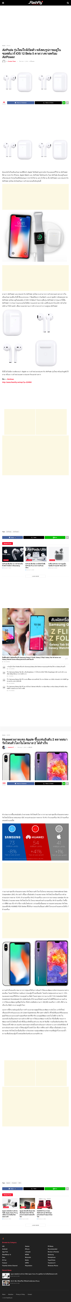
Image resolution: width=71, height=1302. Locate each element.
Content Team (12, 61)
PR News (50, 1246)
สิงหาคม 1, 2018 (23, 61)
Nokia (27, 1260)
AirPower (16, 531)
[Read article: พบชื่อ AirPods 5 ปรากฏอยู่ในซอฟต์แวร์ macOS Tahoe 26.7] (59, 554)
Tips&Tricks (51, 1260)
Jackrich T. (11, 747)
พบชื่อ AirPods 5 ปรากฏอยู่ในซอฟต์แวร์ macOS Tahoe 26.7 (57, 565)
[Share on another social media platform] (67, 102)
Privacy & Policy (20, 1294)
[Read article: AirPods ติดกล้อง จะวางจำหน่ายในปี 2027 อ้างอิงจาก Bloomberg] (12, 554)
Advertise (10, 1294)
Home (3, 45)
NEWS (8, 735)
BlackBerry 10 (6, 1254)
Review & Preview (53, 1252)
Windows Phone (53, 1265)
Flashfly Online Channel (9, 1265)
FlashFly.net (9, 1298)
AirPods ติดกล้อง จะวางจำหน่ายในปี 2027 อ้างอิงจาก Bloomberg (12, 565)
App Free (5, 1252)
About (3, 1294)
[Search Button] (68, 3)
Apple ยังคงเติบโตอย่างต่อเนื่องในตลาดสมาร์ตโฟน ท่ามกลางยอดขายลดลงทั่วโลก (27, 1214)
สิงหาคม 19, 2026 (30, 570)
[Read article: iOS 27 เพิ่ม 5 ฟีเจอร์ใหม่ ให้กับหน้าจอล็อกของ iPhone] (6, 1282)
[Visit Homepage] (35, 3)
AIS (3, 1246)
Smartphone (42, 1207)
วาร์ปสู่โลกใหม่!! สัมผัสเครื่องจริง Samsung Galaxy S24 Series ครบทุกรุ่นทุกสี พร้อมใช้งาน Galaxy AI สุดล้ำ (36, 666)
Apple (8, 1183)
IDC (20, 1183)
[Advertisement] (35, 197)
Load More (35, 576)
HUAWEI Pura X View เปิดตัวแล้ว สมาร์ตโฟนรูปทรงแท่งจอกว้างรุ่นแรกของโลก (44, 1214)
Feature (4, 1263)
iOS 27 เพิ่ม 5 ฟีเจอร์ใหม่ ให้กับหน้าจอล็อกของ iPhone (25, 1281)
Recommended (52, 1249)
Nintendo (28, 1257)
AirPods (9, 531)
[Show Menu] (3, 3)
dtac (3, 1257)
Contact (30, 1294)
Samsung (51, 1254)
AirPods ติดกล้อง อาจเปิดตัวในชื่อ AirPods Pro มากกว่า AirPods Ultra (35, 566)
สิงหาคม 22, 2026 (7, 1219)
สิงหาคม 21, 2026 (7, 568)
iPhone (8, 45)
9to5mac (10, 379)
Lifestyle (28, 1252)
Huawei (14, 1183)
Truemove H (51, 1263)
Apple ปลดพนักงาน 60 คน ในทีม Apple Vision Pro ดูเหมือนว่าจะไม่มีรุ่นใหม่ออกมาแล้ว (10, 1214)
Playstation (28, 1265)
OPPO (27, 1263)
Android (4, 1249)
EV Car (4, 1260)
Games (27, 1246)
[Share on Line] (63, 102)
